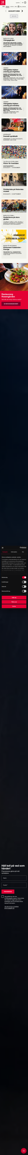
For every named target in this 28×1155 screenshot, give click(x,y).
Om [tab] (23, 551)
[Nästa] (22, 11)
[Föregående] (6, 11)
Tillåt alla (14, 597)
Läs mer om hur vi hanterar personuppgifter (11, 907)
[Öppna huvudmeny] (24, 1151)
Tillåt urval (14, 602)
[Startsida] (2, 2)
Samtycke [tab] (5, 551)
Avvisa (14, 606)
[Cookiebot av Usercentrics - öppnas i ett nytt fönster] (20, 548)
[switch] (24, 582)
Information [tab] (14, 551)
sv (22, 2)
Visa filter (14, 16)
